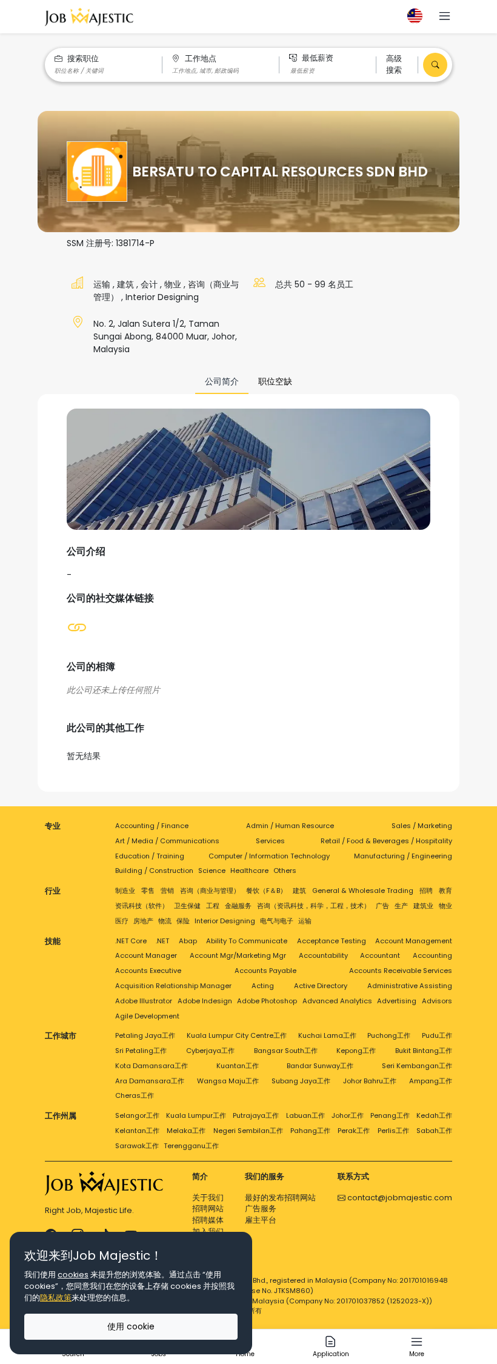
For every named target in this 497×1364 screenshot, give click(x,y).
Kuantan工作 (237, 1066)
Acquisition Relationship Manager (173, 986)
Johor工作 (348, 1115)
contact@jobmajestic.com (398, 1197)
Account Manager (146, 955)
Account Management (413, 941)
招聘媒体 (208, 1220)
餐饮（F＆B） (266, 890)
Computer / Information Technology (269, 856)
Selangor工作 (137, 1115)
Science (211, 870)
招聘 (426, 890)
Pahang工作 (310, 1130)
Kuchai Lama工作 (327, 1035)
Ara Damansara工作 (149, 1081)
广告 (382, 906)
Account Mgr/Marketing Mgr (238, 955)
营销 (167, 890)
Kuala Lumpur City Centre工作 (237, 1035)
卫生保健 (187, 906)
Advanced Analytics (337, 1001)
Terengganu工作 (191, 1146)
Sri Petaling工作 (141, 1050)
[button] (444, 17)
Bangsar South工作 (286, 1050)
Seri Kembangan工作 (417, 1066)
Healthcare (249, 870)
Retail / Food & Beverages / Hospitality (386, 841)
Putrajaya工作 (256, 1115)
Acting (263, 986)
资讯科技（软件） (141, 906)
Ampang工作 (430, 1081)
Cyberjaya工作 (210, 1050)
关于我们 (208, 1197)
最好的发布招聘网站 (280, 1197)
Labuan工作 (305, 1115)
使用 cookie (131, 1326)
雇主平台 (260, 1220)
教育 (445, 890)
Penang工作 (390, 1115)
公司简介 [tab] (222, 381)
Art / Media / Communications (167, 841)
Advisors (437, 1001)
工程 (212, 906)
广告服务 (260, 1208)
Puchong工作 (388, 1035)
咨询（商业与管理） (210, 890)
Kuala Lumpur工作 (196, 1115)
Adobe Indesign (205, 1001)
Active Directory (320, 986)
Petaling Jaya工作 (145, 1035)
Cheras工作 (134, 1095)
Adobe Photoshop (267, 1001)
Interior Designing (162, 297)
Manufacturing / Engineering (403, 856)
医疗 (121, 921)
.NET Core (131, 941)
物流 (165, 921)
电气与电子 (276, 921)
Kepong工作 (356, 1050)
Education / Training (149, 856)
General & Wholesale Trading (362, 890)
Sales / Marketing (422, 826)
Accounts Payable (265, 970)
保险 (183, 921)
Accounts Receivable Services (400, 970)
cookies (73, 1274)
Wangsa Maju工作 (228, 1081)
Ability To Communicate (246, 941)
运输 (103, 284)
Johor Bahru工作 (369, 1081)
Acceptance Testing (331, 941)
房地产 (143, 921)
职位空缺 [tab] (275, 381)
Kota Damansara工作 (151, 1066)
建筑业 (423, 906)
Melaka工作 (186, 1130)
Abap (188, 941)
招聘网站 (208, 1208)
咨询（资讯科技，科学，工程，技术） (313, 906)
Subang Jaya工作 (301, 1081)
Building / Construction (154, 870)
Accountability (323, 955)
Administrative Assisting (409, 986)
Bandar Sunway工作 (320, 1066)
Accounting (432, 955)
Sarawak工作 (137, 1146)
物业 (174, 284)
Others (284, 870)
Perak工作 (354, 1130)
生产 (401, 906)
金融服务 (238, 906)
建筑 (126, 284)
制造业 (125, 890)
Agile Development (147, 1016)
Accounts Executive (148, 970)
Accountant (380, 955)
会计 (150, 284)
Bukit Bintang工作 (423, 1050)
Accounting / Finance (151, 826)
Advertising (396, 1001)
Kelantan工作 (137, 1130)
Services (270, 841)
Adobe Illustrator (143, 1001)
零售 (148, 890)
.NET (162, 941)
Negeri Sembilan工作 (248, 1130)
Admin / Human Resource (290, 826)
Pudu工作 (437, 1035)
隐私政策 (56, 1297)
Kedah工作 (434, 1115)
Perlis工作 (393, 1130)
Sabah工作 (434, 1130)
